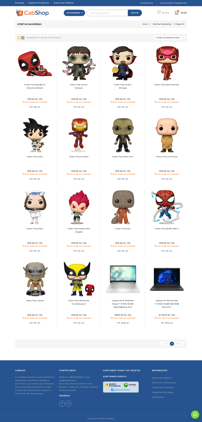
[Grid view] (19, 37)
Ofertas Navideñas (162, 24)
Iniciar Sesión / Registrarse (173, 3)
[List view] (23, 37)
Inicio (145, 24)
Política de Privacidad (163, 387)
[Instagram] (68, 404)
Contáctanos (146, 3)
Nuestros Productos (39, 3)
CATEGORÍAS (73, 13)
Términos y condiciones (164, 382)
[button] (195, 414)
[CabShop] (32, 12)
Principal (19, 3)
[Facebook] (62, 404)
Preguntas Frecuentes (163, 392)
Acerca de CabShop (64, 3)
